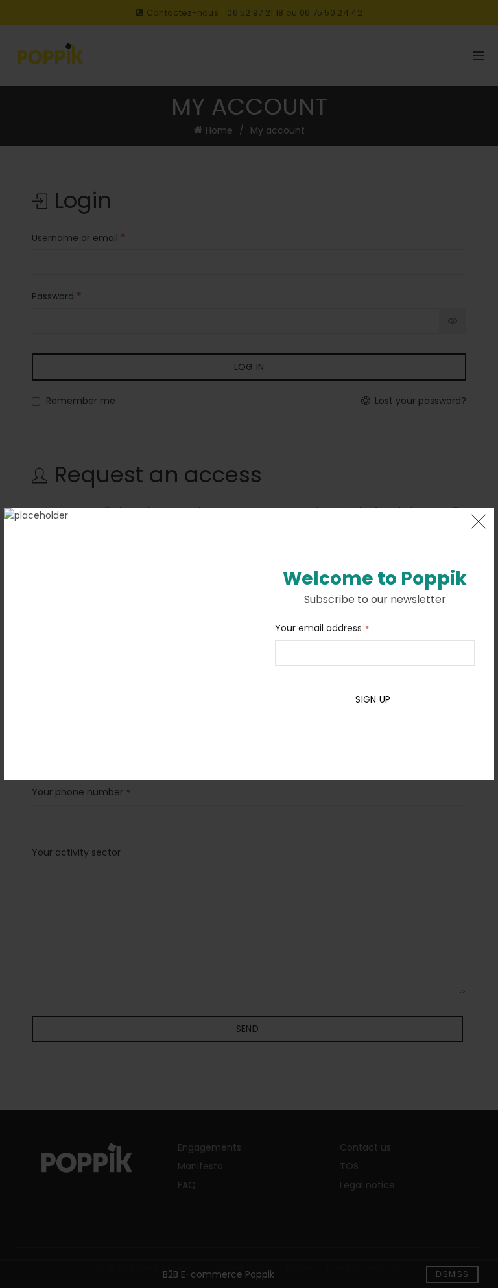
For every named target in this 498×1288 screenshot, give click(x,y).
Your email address (322, 628)
